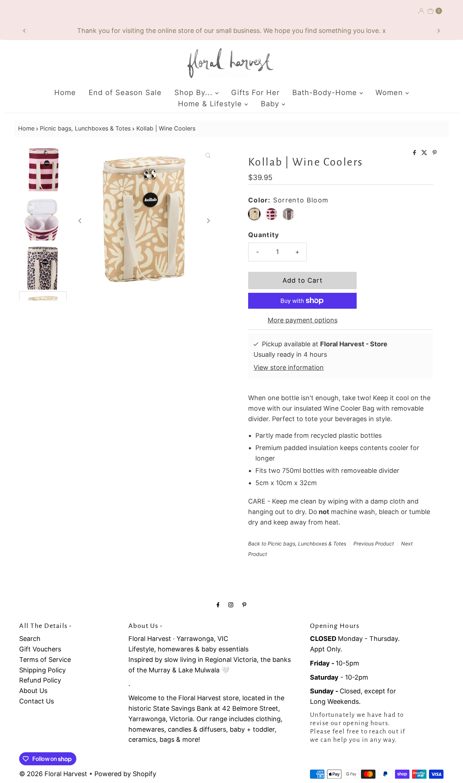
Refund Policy (40, 680)
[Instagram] (230, 604)
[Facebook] (218, 604)
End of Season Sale (125, 92)
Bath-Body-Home (326, 92)
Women (390, 92)
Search (30, 638)
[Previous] (24, 31)
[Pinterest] (244, 604)
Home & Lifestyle (211, 103)
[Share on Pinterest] (435, 153)
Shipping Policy (42, 670)
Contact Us (36, 701)
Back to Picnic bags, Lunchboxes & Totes (297, 543)
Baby (271, 103)
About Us (33, 690)
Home (65, 92)
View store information (289, 367)
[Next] (438, 31)
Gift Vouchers (40, 649)
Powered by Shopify (125, 774)
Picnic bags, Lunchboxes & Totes (85, 128)
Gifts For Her (255, 92)
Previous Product (373, 543)
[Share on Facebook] (415, 153)
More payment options (302, 320)
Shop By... (194, 92)
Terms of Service (45, 659)
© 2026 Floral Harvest (53, 774)
